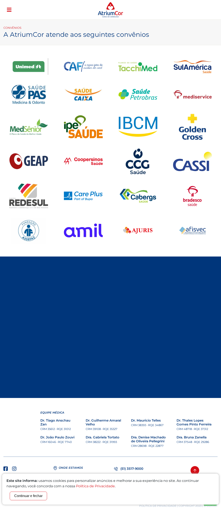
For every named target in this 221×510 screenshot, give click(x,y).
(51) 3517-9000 (131, 469)
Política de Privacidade (157, 505)
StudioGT (211, 505)
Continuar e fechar (28, 496)
